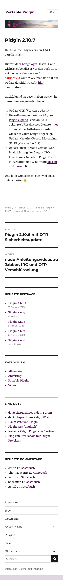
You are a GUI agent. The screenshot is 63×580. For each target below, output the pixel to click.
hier (41, 82)
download (17, 211)
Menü (52, 12)
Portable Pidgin (43, 207)
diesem (52, 161)
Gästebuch (28, 468)
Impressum (11, 569)
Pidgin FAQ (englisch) (22, 426)
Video (12, 385)
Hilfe (8, 543)
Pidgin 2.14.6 (16, 340)
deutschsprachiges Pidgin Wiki (28, 417)
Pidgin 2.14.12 (17, 303)
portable (36, 211)
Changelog (27, 64)
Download (12, 518)
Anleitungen (13, 526)
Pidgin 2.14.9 (16, 312)
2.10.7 (8, 211)
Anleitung (15, 376)
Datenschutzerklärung (31, 569)
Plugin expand (18, 120)
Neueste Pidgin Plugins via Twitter (31, 431)
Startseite (11, 502)
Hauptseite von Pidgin (23, 422)
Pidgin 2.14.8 (16, 321)
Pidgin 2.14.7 (16, 331)
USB (45, 211)
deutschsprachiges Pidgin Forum (30, 412)
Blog (8, 510)
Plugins (10, 535)
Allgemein (15, 371)
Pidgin (27, 211)
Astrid (8, 207)
